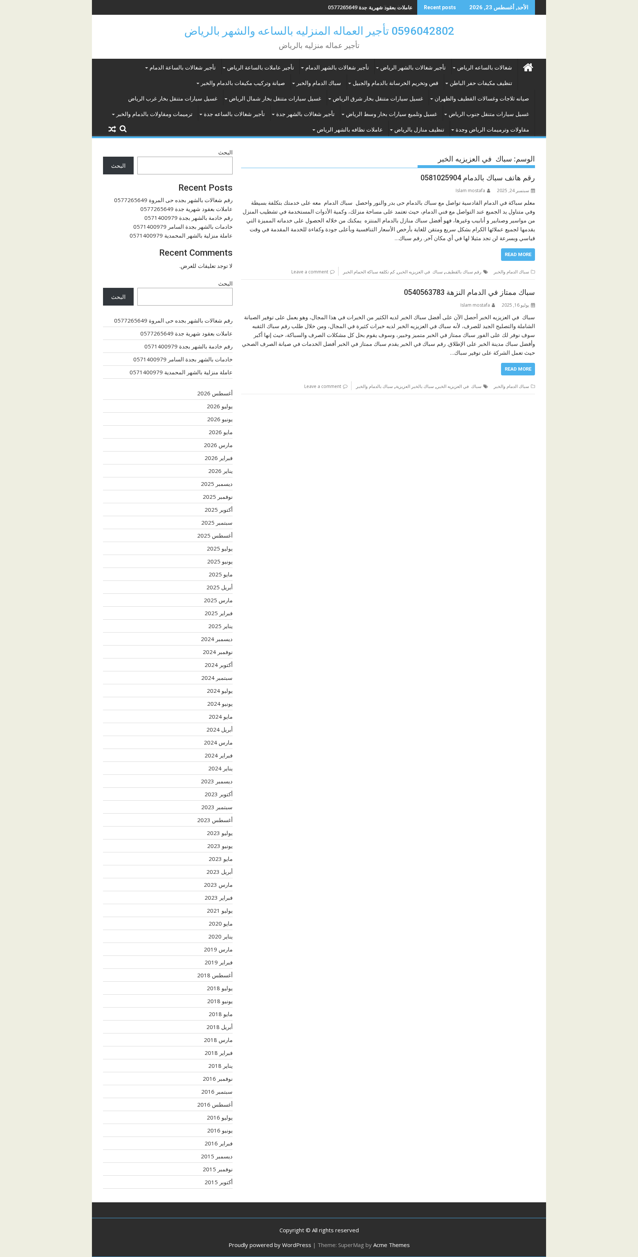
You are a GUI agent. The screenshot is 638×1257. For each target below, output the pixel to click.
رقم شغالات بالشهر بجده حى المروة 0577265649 (173, 200)
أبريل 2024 (219, 729)
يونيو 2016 (220, 1130)
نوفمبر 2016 (218, 1078)
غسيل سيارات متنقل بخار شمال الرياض (275, 98)
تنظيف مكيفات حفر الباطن (481, 83)
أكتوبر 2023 (219, 794)
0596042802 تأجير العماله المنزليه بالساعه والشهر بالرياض (319, 30)
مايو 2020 (221, 923)
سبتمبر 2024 (217, 677)
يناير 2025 (220, 626)
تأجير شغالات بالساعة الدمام (183, 67)
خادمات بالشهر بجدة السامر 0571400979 (183, 226)
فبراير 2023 (219, 897)
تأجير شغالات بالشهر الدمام (337, 67)
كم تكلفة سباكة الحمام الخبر (369, 272)
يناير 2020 (220, 936)
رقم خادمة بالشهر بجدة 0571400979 (372, 7)
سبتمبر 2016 (217, 1091)
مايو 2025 (221, 574)
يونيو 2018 (220, 1001)
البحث (225, 152)
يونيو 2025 (220, 561)
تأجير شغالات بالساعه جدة (234, 114)
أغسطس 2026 (215, 393)
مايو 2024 (221, 716)
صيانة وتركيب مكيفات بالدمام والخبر (243, 83)
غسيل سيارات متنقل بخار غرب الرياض (172, 98)
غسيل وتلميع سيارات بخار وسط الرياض (391, 114)
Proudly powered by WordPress (270, 1245)
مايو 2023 (221, 858)
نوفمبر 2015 (218, 1169)
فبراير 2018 (219, 1052)
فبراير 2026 (219, 457)
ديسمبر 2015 (217, 1156)
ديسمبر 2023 (217, 781)
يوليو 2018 (220, 988)
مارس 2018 (218, 1039)
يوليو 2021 (220, 910)
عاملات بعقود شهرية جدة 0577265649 (186, 208)
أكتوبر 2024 (219, 664)
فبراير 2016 (219, 1143)
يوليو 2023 (220, 833)
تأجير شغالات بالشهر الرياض (413, 67)
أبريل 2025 (219, 587)
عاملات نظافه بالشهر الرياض (350, 129)
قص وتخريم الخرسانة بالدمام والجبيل (395, 83)
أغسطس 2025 (215, 535)
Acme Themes (391, 1245)
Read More (518, 254)
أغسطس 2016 (215, 1104)
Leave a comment (309, 272)
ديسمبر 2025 (217, 483)
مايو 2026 (221, 432)
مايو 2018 (221, 1014)
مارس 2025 (218, 600)
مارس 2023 (218, 884)
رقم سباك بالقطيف (463, 272)
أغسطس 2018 (215, 975)
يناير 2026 (220, 470)
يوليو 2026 (220, 406)
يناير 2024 (220, 768)
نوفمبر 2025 (218, 496)
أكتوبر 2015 (219, 1182)
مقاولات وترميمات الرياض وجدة (492, 129)
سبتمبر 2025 (217, 522)
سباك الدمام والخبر (318, 83)
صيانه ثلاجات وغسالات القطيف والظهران (482, 98)
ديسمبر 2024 (217, 639)
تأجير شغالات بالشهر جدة (305, 114)
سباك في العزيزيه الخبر (420, 272)
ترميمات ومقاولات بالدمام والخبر (154, 114)
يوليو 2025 (220, 548)
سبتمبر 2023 (217, 807)
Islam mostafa (470, 190)
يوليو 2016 (220, 1117)
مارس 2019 (218, 949)
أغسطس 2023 (215, 820)
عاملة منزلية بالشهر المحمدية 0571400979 (181, 235)
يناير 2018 (220, 1065)
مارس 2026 (218, 445)
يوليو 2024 (220, 690)
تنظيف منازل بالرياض (419, 129)
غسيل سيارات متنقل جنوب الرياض (489, 114)
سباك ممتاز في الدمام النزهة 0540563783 (469, 292)
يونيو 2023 (220, 845)
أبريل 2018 (219, 1027)
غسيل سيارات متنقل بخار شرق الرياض (378, 98)
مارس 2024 (218, 742)
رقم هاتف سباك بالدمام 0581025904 (478, 177)
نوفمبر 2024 (218, 651)
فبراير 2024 (219, 755)
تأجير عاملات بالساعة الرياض (260, 67)
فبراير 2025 (219, 613)
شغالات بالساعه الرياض (484, 67)
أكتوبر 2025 (219, 509)
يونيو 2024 (220, 703)
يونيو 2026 (220, 419)
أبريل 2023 (219, 871)
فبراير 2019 (219, 962)
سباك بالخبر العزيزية (415, 386)
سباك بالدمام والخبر (374, 386)
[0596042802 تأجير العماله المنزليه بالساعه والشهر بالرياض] (528, 66)
